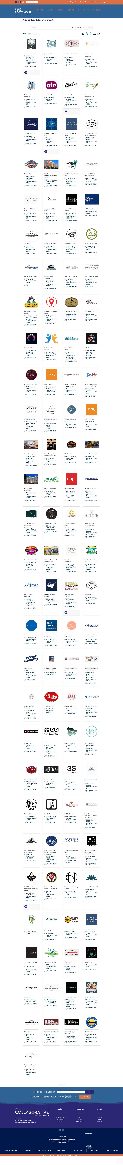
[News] (25, 73)
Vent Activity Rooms (70, 243)
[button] (104, 2)
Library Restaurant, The (91, 453)
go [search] (89, 27)
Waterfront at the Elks (50, 243)
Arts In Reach (48, 95)
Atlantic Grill (27, 997)
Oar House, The (89, 311)
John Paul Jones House (91, 706)
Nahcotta (26, 635)
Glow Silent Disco (29, 347)
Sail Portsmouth (89, 209)
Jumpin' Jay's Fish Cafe (91, 929)
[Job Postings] (25, 907)
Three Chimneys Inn (30, 453)
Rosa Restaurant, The (30, 779)
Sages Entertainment (70, 706)
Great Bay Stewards (50, 962)
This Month (99, 1120)
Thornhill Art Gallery (29, 133)
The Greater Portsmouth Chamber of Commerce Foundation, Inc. (61, 1138)
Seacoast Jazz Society (30, 276)
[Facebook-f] (16, 2)
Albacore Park (88, 1031)
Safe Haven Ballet (90, 741)
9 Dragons (27, 741)
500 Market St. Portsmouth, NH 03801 (25, 1122)
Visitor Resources (88, 2)
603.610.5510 (18, 1119)
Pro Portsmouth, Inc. (90, 488)
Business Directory (60, 1118)
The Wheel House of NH (91, 997)
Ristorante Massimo (70, 384)
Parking (60, 1122)
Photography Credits (44, 1150)
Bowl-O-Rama (28, 174)
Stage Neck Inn (48, 997)
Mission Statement (112, 1150)
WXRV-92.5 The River (91, 243)
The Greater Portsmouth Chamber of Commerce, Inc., (62, 1139)
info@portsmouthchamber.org (23, 1120)
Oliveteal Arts (28, 929)
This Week (99, 1118)
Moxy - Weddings (49, 384)
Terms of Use (78, 1150)
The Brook (27, 243)
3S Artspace (68, 779)
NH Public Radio (69, 488)
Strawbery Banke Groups (51, 1031)
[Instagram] (19, 2)
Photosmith (27, 1031)
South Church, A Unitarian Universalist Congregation (91, 815)
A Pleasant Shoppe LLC (71, 311)
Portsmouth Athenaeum (91, 276)
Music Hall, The (69, 95)
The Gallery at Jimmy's (71, 741)
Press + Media (61, 1150)
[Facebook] (60, 1130)
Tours (79, 1118)
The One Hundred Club (71, 997)
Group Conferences (11, 1150)
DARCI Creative (75, 1155)
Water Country (28, 668)
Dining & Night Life (80, 1122)
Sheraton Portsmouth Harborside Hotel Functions (91, 525)
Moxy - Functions (89, 419)
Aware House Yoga (29, 419)
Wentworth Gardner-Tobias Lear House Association (90, 54)
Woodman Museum (70, 453)
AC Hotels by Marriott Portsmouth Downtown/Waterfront (91, 852)
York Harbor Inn (69, 814)
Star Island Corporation (71, 276)
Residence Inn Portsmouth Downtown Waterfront (50, 175)
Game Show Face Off (30, 559)
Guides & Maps (60, 1120)
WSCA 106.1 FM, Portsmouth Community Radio (30, 888)
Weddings (28, 1150)
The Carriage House (70, 419)
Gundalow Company (30, 53)
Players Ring (27, 814)
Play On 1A (47, 814)
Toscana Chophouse (50, 523)
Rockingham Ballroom (30, 384)
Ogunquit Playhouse (50, 488)
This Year (99, 1122)
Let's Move (88, 347)
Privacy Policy (95, 1150)
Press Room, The (49, 779)
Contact (97, 2)
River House (88, 594)
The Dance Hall (48, 706)
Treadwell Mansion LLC (91, 887)
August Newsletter (76, 2)
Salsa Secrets (88, 962)
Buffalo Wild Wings (70, 929)
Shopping (80, 1120)
